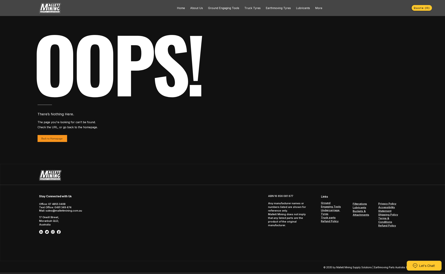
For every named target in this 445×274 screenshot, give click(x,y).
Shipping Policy (388, 214)
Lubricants (359, 207)
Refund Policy (330, 221)
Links (324, 196)
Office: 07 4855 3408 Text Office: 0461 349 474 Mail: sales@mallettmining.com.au (60, 207)
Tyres (324, 214)
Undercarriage (330, 210)
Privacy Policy (387, 203)
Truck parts (328, 217)
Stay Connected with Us (55, 196)
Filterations (360, 203)
